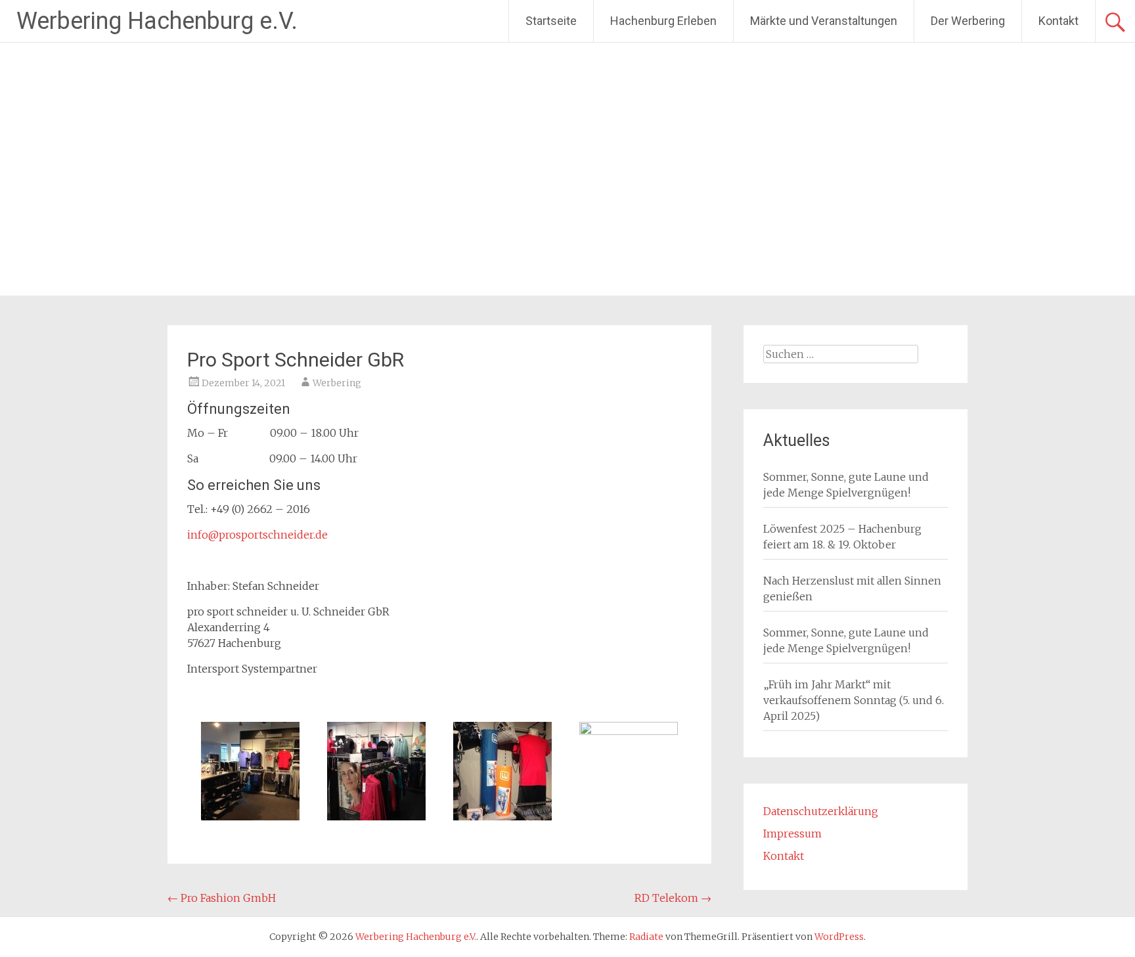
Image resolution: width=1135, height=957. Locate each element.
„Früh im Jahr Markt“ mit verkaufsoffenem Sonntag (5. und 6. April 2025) (853, 700)
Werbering (337, 383)
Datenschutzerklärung (820, 811)
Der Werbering (968, 21)
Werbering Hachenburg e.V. (157, 21)
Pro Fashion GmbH (221, 897)
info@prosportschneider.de (257, 534)
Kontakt (1058, 21)
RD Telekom (672, 897)
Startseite (551, 21)
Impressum (792, 833)
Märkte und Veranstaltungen (823, 21)
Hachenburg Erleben (663, 21)
